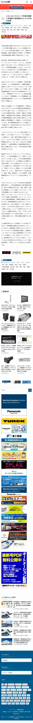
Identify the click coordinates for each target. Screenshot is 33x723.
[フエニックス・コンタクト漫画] (16, 253)
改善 (20, 698)
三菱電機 (15, 692)
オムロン (25, 684)
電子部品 (4, 31)
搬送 (8, 29)
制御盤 (9, 695)
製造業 (22, 29)
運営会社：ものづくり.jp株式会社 (10, 711)
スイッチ (18, 687)
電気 (27, 703)
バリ (29, 690)
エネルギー (18, 684)
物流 (11, 700)
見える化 (4, 703)
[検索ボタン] (27, 2)
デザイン (13, 690)
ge (2, 684)
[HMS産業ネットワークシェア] (14, 548)
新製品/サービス (6, 23)
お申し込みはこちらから (17, 7)
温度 (3, 700)
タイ (8, 690)
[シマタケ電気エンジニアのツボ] (14, 459)
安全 (28, 695)
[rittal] (14, 531)
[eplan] (6, 253)
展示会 (3, 698)
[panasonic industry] (14, 415)
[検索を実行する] (30, 390)
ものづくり (11, 684)
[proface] (26, 383)
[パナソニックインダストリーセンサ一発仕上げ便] (14, 432)
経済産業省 (16, 700)
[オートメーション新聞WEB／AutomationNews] (5, 2)
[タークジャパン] (26, 253)
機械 (11, 29)
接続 (12, 698)
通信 (13, 703)
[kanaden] (14, 522)
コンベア (12, 25)
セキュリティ (25, 687)
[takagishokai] (14, 504)
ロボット (26, 25)
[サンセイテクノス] (14, 477)
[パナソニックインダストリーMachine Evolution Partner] (6, 383)
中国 (30, 25)
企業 (3, 27)
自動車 (18, 29)
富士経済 (4, 29)
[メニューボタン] (31, 2)
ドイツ (24, 690)
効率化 (11, 27)
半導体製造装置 (25, 27)
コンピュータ (6, 25)
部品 (26, 29)
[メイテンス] (16, 383)
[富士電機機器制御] (14, 441)
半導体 (19, 27)
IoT (6, 684)
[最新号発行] (14, 587)
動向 (15, 27)
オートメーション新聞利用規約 (16, 709)
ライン (21, 25)
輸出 (9, 703)
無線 (7, 700)
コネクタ (4, 687)
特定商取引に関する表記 (24, 711)
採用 (8, 698)
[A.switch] (14, 513)
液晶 (14, 29)
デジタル (19, 690)
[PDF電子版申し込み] (16, 38)
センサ (16, 25)
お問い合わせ (16, 713)
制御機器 (7, 27)
